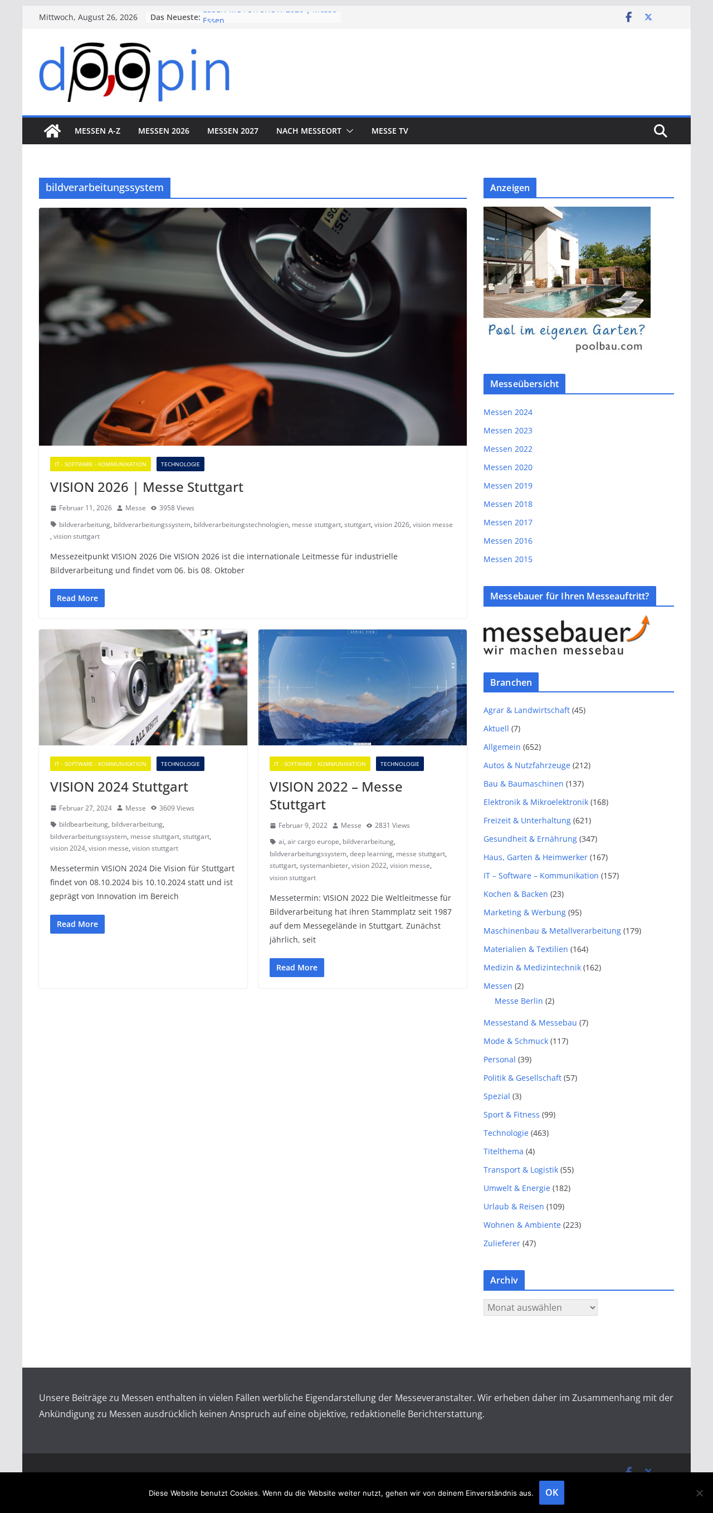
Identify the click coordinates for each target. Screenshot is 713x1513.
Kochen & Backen (516, 894)
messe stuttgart (316, 524)
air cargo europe (313, 841)
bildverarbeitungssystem (152, 524)
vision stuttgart (76, 536)
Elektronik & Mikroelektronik (536, 802)
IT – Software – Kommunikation (541, 875)
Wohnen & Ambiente (522, 1224)
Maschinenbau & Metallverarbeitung (552, 930)
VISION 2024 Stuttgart (119, 786)
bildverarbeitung (84, 524)
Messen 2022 (508, 448)
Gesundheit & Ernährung (530, 838)
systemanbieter (324, 865)
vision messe (433, 524)
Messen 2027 (232, 130)
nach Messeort (308, 130)
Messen (498, 985)
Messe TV (390, 130)
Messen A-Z (97, 130)
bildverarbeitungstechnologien (241, 524)
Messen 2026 (163, 130)
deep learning (371, 853)
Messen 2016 (508, 540)
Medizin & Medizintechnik (532, 967)
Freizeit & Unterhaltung (527, 820)
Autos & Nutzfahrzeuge (527, 765)
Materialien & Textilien (526, 949)
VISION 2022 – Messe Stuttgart (336, 795)
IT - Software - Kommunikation (100, 464)
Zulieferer (502, 1243)
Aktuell (496, 728)
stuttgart (357, 524)
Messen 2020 (508, 467)
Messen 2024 (508, 412)
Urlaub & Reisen (514, 1206)
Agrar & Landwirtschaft (527, 710)
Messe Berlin (519, 1000)
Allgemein (502, 746)
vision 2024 (67, 848)
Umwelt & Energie (517, 1188)
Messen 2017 (508, 522)
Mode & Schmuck (516, 1041)
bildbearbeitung (83, 824)
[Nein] (699, 1493)
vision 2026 (391, 524)
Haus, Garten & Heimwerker (536, 857)
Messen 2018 (508, 504)
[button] (347, 131)
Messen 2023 (508, 430)
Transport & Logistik (521, 1169)
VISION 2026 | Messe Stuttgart (146, 486)
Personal (500, 1059)
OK (551, 1492)
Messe (135, 508)
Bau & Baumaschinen (524, 783)
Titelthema (504, 1151)
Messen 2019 (508, 485)
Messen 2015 (508, 559)
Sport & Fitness (512, 1114)
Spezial (497, 1096)
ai (281, 841)
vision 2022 (369, 865)
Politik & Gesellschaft (522, 1077)
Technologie (180, 464)
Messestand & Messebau (530, 1022)
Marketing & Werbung (525, 912)
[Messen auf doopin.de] (52, 131)
